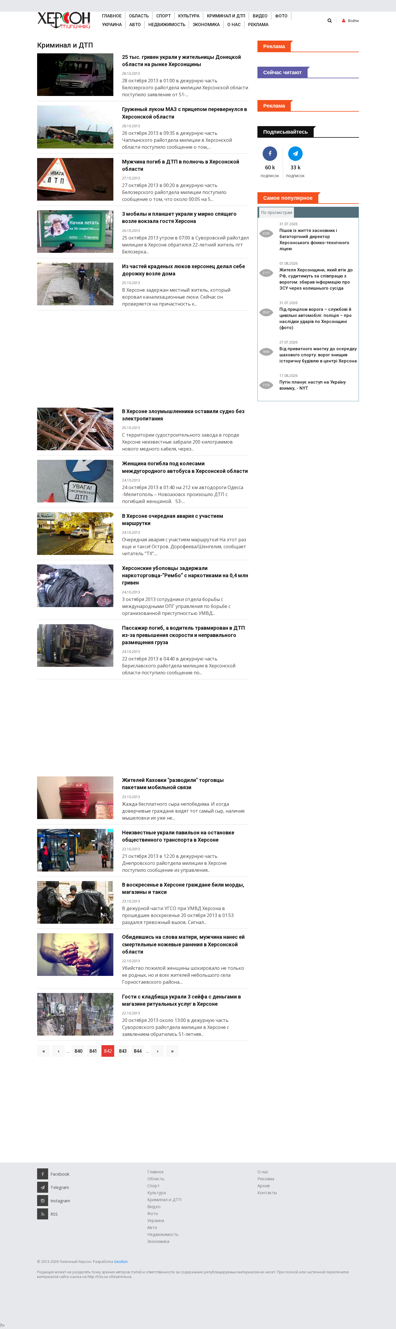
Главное (111, 16)
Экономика (206, 24)
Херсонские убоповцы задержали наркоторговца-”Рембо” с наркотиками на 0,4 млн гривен (185, 575)
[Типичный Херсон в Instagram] (42, 1200)
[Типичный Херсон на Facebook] (270, 153)
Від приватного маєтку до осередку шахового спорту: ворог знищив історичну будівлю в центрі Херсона (318, 355)
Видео (260, 16)
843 (123, 1051)
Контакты (267, 1192)
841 (93, 1051)
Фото (281, 16)
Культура (188, 16)
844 (137, 1051)
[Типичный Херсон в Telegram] (295, 153)
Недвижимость (166, 24)
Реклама (258, 24)
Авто (135, 24)
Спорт (163, 16)
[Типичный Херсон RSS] (42, 1213)
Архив (263, 1185)
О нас (234, 24)
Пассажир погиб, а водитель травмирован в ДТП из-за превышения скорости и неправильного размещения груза (183, 635)
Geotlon (121, 1261)
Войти (353, 20)
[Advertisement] (143, 361)
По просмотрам (277, 212)
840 (78, 1051)
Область (139, 16)
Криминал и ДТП (226, 16)
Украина (112, 24)
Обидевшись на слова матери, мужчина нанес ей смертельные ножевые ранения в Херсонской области (183, 944)
